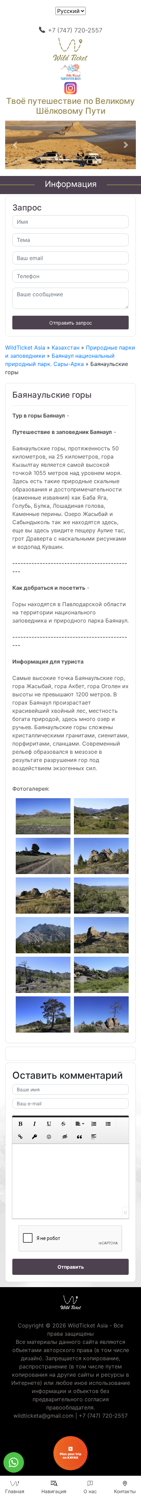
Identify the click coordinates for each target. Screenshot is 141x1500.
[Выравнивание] (79, 1123)
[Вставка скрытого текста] (65, 1136)
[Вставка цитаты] (79, 1136)
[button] (15, 145)
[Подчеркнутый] (48, 1123)
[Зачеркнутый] (63, 1123)
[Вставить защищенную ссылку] (34, 1136)
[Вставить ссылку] (20, 1136)
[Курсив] (34, 1123)
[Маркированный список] (108, 1123)
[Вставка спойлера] (93, 1136)
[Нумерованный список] (93, 1123)
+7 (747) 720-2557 (75, 30)
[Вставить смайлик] (48, 1136)
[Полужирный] (20, 1123)
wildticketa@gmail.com (43, 1415)
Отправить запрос (70, 323)
